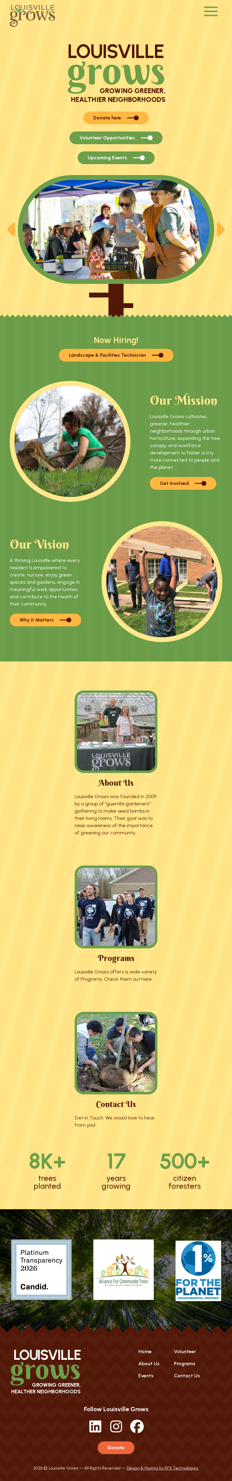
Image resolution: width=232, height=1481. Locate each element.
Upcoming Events (107, 158)
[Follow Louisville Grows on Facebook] (137, 1431)
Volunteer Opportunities (107, 138)
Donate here (107, 118)
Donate (116, 1447)
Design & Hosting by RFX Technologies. (163, 1468)
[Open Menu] (211, 12)
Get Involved (174, 483)
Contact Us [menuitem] (187, 1376)
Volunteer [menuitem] (185, 1351)
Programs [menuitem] (184, 1363)
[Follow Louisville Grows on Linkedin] (95, 1431)
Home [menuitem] (145, 1351)
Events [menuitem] (145, 1376)
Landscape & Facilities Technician (107, 355)
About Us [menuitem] (149, 1363)
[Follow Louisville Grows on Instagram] (116, 1431)
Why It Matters (37, 620)
